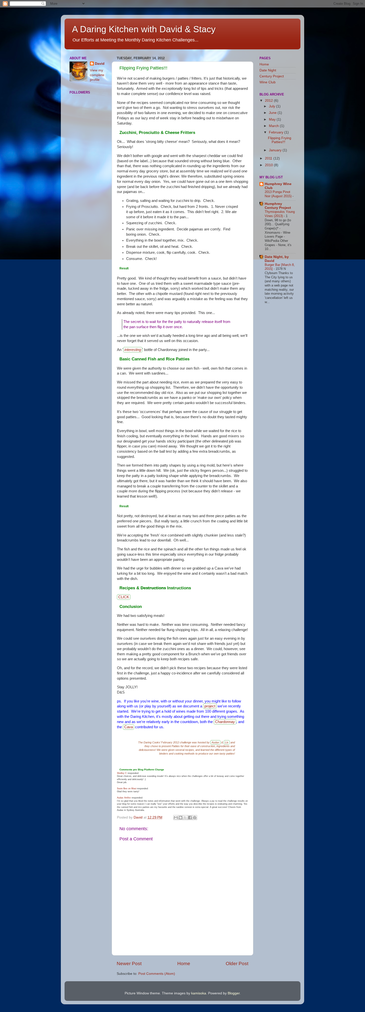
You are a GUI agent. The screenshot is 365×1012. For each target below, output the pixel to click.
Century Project (271, 76)
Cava (128, 727)
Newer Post (129, 963)
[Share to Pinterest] (194, 817)
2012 (269, 100)
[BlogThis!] (180, 817)
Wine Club (267, 82)
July (272, 106)
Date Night (267, 70)
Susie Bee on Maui (126, 788)
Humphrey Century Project (278, 206)
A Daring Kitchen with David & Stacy (144, 29)
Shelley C (122, 773)
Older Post (237, 963)
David (100, 63)
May (273, 119)
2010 (269, 165)
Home (183, 963)
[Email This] (175, 817)
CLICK (123, 597)
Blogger (234, 993)
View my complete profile (97, 75)
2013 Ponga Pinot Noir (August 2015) (278, 194)
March (274, 126)
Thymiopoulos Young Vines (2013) (280, 214)
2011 (269, 158)
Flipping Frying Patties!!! (279, 140)
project (209, 706)
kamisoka (198, 993)
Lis (226, 742)
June (273, 113)
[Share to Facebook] (189, 817)
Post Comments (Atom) (156, 974)
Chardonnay (225, 722)
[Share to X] (185, 817)
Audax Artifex (124, 797)
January (276, 150)
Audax (215, 742)
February (276, 132)
